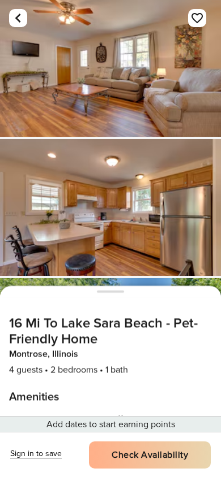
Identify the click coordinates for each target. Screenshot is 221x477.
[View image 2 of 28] (110, 207)
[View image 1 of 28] (110, 68)
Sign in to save (36, 453)
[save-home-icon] (197, 18)
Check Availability (150, 455)
